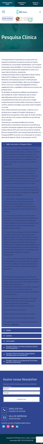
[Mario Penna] (21, 12)
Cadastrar (21, 399)
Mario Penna (21, 438)
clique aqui (15, 324)
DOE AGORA (7, 18)
